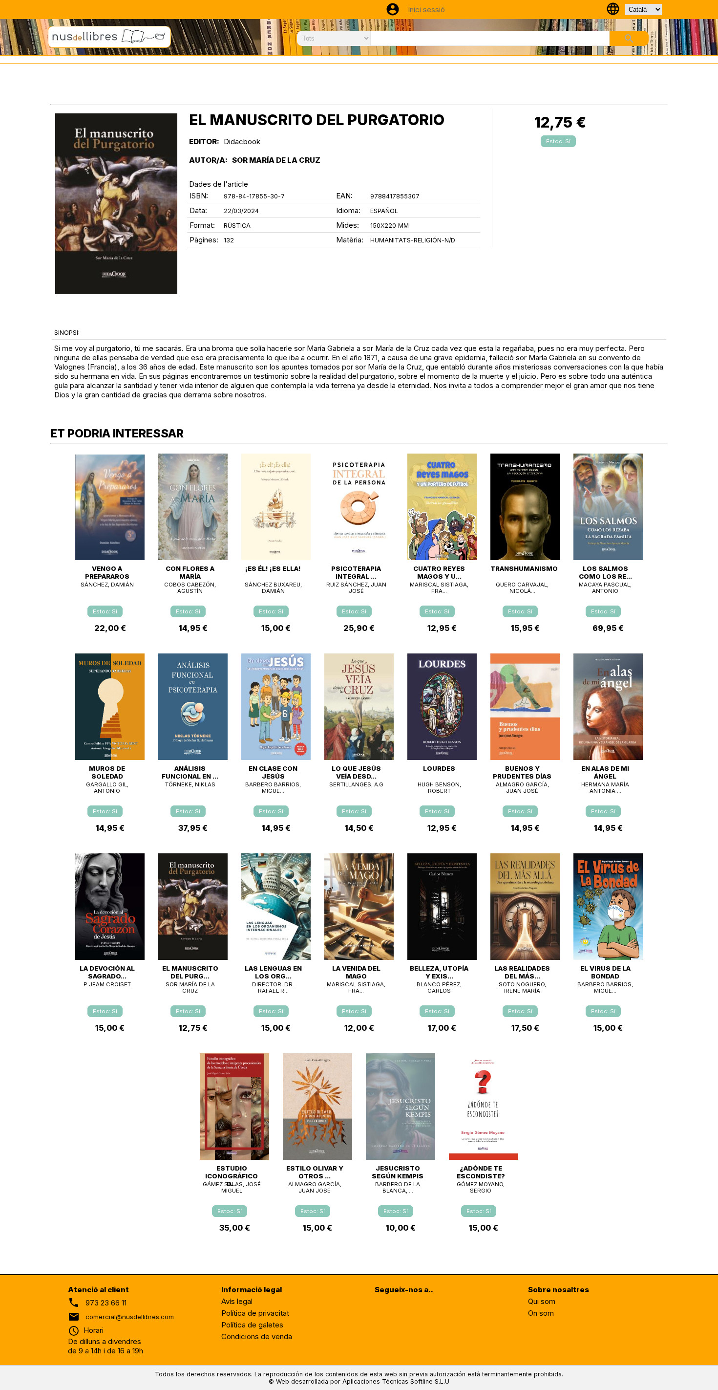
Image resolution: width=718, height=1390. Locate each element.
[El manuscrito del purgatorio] (116, 203)
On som (541, 1313)
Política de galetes (252, 1324)
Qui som (541, 1301)
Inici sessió (426, 9)
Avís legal (237, 1301)
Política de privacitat (255, 1313)
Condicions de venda (256, 1336)
